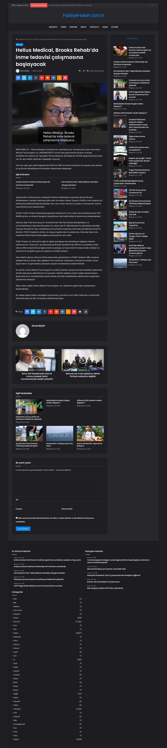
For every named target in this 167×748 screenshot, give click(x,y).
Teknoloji (94, 27)
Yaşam (105, 27)
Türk (15, 713)
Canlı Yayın (17, 610)
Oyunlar (16, 675)
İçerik (15, 652)
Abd (15, 599)
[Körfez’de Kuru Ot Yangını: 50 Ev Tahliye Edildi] (120, 237)
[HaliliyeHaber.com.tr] (83, 15)
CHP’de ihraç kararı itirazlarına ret (137, 191)
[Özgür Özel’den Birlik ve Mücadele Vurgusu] (120, 173)
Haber (63, 27)
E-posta (19, 509)
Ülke (15, 720)
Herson (16, 648)
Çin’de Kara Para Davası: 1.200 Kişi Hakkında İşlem (27, 444)
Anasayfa (53, 27)
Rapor (15, 679)
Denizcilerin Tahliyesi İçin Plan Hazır (59, 444)
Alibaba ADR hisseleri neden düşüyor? (89, 401)
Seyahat (16, 701)
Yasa (15, 735)
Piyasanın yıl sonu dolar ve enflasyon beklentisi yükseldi (29, 418)
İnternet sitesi (66, 509)
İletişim (114, 27)
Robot (15, 686)
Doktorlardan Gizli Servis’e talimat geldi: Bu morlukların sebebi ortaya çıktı (140, 51)
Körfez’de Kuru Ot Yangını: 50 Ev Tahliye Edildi (138, 236)
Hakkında (17, 637)
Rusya (15, 690)
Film (15, 629)
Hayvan (16, 644)
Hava (15, 641)
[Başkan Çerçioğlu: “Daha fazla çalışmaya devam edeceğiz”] (120, 161)
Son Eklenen (132, 38)
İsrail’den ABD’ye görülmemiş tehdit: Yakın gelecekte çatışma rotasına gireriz (140, 249)
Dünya (16, 618)
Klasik (15, 667)
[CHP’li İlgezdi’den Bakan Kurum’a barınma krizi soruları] (120, 95)
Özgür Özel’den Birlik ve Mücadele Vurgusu (139, 171)
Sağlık (83, 27)
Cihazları (16, 614)
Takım (15, 705)
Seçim (15, 698)
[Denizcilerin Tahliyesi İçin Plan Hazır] (59, 433)
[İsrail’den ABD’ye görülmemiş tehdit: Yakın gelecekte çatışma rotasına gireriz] (120, 248)
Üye (15, 728)
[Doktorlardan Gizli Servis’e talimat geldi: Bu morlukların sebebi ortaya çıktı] (120, 50)
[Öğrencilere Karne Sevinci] (120, 139)
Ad (17, 500)
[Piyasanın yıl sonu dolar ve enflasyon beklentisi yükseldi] (29, 406)
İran (15, 656)
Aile (14, 603)
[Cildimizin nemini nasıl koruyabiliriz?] (120, 150)
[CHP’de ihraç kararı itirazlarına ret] (120, 193)
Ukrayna (16, 717)
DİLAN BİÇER (24, 71)
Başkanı (16, 606)
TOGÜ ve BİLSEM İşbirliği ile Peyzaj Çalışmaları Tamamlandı (128, 182)
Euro (15, 625)
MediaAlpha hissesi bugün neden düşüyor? (58, 401)
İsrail (15, 663)
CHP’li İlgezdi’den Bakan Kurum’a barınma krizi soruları (139, 94)
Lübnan (16, 671)
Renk (15, 682)
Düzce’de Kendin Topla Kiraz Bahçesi (89, 444)
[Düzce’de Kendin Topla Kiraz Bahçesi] (90, 433)
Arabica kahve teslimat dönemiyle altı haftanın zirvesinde (131, 63)
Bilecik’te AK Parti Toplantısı (137, 224)
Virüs (15, 732)
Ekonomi (73, 27)
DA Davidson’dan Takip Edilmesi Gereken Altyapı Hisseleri (70, 5)
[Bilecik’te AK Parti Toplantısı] (120, 226)
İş (14, 660)
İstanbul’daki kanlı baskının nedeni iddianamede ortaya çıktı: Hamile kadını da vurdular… (139, 124)
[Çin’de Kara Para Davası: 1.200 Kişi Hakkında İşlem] (29, 433)
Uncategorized (19, 724)
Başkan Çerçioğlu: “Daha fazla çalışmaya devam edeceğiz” (140, 161)
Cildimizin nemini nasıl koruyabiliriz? (139, 148)
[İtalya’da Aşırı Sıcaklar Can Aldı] (120, 215)
